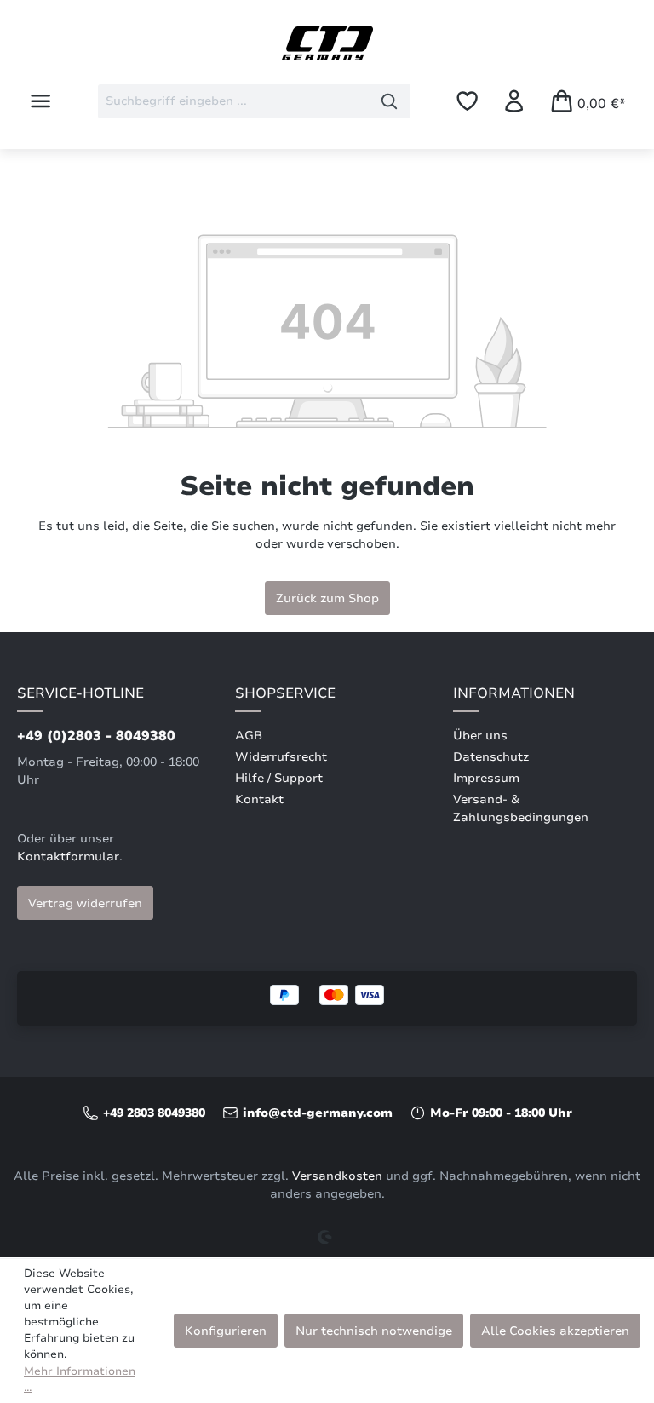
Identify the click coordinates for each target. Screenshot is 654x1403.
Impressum (486, 778)
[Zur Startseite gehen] (327, 43)
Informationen (514, 693)
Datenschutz (491, 757)
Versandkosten (337, 1176)
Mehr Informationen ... (79, 1379)
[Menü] (40, 101)
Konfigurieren (226, 1330)
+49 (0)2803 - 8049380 (96, 736)
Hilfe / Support (279, 778)
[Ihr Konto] (513, 101)
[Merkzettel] (467, 101)
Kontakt (259, 799)
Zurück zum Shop (327, 598)
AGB (248, 735)
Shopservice (285, 693)
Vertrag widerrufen (85, 902)
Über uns (480, 735)
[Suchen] (390, 101)
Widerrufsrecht (281, 757)
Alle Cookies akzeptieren (555, 1330)
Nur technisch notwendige (373, 1330)
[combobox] (234, 101)
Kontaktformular (68, 856)
